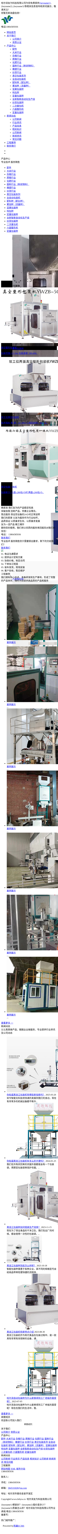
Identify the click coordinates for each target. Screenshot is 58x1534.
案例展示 (11, 642)
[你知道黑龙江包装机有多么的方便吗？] (32, 1131)
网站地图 (5, 1469)
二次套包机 (18, 106)
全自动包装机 (19, 79)
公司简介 (16, 39)
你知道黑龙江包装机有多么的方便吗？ (26, 1161)
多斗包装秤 (18, 348)
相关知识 (16, 129)
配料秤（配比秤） (21, 82)
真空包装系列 (19, 76)
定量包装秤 (18, 96)
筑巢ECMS (19, 1526)
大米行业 (16, 52)
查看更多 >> (7, 1023)
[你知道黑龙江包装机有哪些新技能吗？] (32, 1065)
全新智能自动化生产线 (23, 99)
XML (13, 1469)
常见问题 (16, 139)
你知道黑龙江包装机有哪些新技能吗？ (26, 1095)
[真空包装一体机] (29, 455)
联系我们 (5, 538)
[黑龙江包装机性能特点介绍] (32, 1302)
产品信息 (16, 126)
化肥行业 (16, 62)
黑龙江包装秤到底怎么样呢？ (21, 1265)
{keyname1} (45, 3)
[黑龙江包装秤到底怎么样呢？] (32, 1249)
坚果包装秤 (18, 89)
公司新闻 (16, 119)
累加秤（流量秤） (21, 86)
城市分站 (20, 1469)
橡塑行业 (16, 69)
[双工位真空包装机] (29, 385)
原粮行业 (16, 59)
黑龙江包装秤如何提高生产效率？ (24, 1227)
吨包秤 (15, 92)
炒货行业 (16, 72)
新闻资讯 (16, 136)
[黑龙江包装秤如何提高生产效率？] (32, 1197)
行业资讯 (16, 122)
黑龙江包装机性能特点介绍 (20, 1332)
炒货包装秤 (18, 102)
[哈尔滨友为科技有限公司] (15, 23)
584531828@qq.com (17, 1488)
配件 (14, 49)
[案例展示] (32, 612)
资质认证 (16, 42)
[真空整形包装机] (29, 315)
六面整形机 (18, 109)
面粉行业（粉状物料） (23, 66)
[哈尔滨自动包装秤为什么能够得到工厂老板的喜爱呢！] (32, 1368)
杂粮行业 (16, 56)
